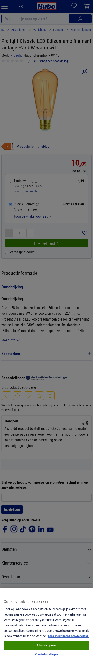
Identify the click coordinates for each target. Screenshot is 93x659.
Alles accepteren (46, 645)
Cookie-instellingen (46, 654)
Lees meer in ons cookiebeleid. (68, 636)
